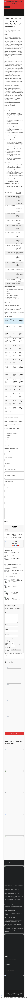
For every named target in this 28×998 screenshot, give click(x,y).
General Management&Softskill (10, 30)
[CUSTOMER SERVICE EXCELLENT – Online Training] (7, 566)
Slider (10, 31)
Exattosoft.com (24, 997)
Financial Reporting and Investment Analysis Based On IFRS (13, 535)
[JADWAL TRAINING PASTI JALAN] (7, 572)
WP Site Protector (17, 997)
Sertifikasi (6, 31)
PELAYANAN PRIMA (15, 558)
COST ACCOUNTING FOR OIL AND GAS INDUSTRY (12, 538)
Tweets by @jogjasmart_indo (10, 959)
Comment (7, 612)
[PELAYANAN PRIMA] (7, 560)
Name (6, 624)
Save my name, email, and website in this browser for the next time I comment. (7, 644)
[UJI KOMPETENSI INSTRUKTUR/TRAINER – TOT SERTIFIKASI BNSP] (7, 554)
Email (6, 629)
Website (7, 634)
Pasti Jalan (19, 30)
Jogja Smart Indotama (16, 28)
